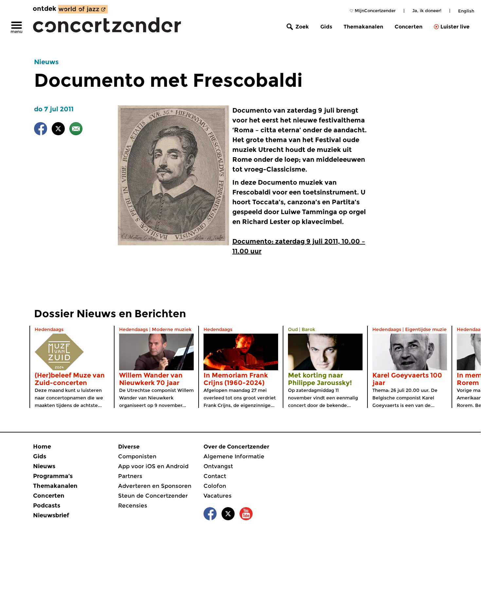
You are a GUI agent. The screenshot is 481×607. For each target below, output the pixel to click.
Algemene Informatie (234, 456)
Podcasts (46, 505)
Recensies (132, 505)
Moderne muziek (171, 329)
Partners (130, 476)
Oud (293, 329)
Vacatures (218, 495)
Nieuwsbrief (51, 515)
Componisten (137, 456)
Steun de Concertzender (153, 495)
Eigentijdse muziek (427, 329)
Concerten (408, 27)
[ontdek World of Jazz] (83, 9)
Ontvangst (218, 466)
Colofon (215, 486)
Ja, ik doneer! (426, 10)
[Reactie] (75, 130)
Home (42, 446)
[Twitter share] (58, 130)
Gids (326, 27)
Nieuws (46, 62)
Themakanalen (363, 27)
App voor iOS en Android (153, 466)
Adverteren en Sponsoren (154, 486)
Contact (215, 476)
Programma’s (53, 476)
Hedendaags (49, 329)
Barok (308, 329)
